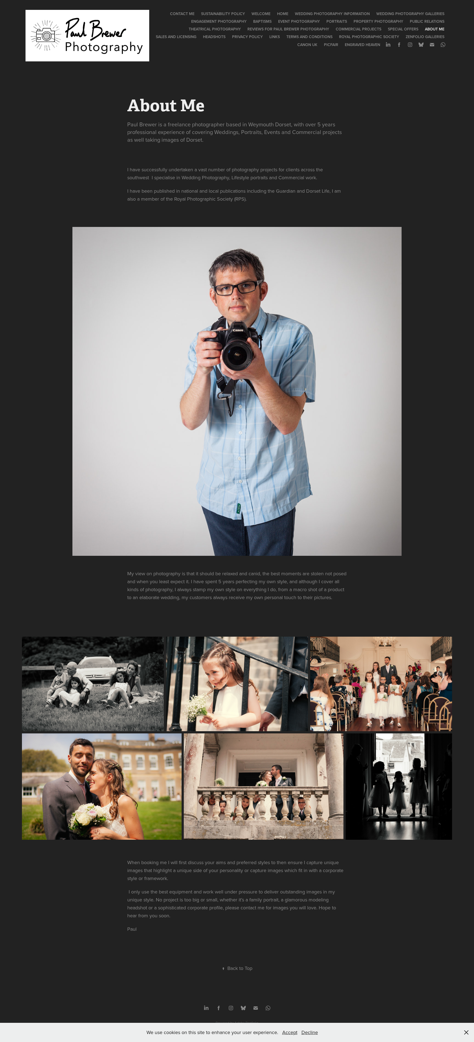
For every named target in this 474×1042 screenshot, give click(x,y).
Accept (289, 1032)
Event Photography (299, 21)
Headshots (214, 36)
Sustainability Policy (223, 13)
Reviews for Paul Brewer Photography (288, 29)
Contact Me (182, 13)
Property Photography (378, 21)
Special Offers (403, 29)
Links (274, 36)
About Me (434, 29)
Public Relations (427, 21)
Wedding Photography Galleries (410, 13)
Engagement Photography (219, 21)
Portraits (336, 21)
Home (282, 13)
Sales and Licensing (176, 36)
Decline (309, 1032)
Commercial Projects (358, 29)
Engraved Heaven (362, 44)
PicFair (331, 44)
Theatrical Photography (215, 29)
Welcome (261, 13)
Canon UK (307, 44)
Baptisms (262, 21)
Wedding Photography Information (332, 13)
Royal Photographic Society (369, 36)
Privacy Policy (247, 36)
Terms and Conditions (309, 36)
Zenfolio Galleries (425, 36)
